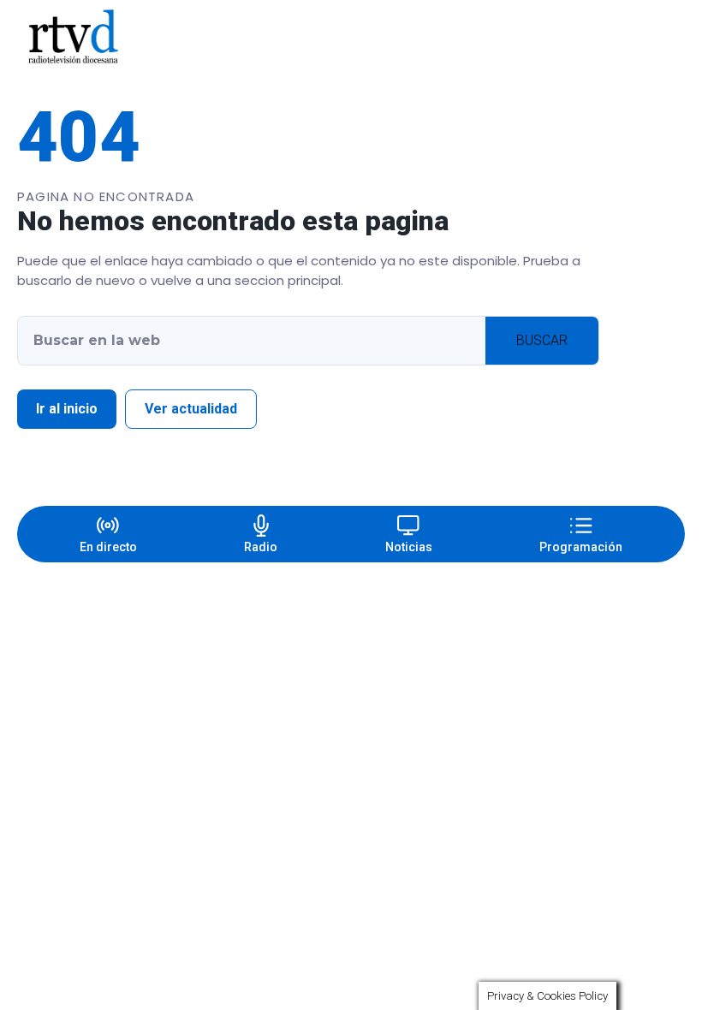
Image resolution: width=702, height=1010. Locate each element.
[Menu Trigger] (647, 36)
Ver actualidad (191, 409)
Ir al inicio (67, 409)
